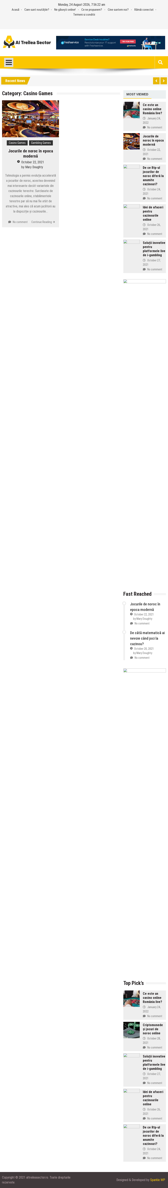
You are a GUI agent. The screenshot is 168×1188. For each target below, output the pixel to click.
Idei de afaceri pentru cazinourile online (153, 213)
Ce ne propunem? (91, 9)
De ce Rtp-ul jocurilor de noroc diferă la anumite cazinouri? (153, 176)
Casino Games (17, 142)
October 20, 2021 (144, 648)
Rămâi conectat (144, 9)
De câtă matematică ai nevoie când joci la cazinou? (147, 638)
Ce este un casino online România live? (152, 109)
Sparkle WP (157, 1180)
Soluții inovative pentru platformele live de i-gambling (154, 249)
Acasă (15, 9)
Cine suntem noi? (118, 9)
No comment (20, 222)
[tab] (137, 94)
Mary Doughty (34, 167)
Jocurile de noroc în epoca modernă (30, 154)
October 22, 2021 (32, 162)
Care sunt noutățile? (36, 9)
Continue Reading (41, 222)
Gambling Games (41, 142)
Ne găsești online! (65, 9)
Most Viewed (137, 94)
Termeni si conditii (84, 14)
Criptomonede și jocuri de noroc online (153, 1029)
